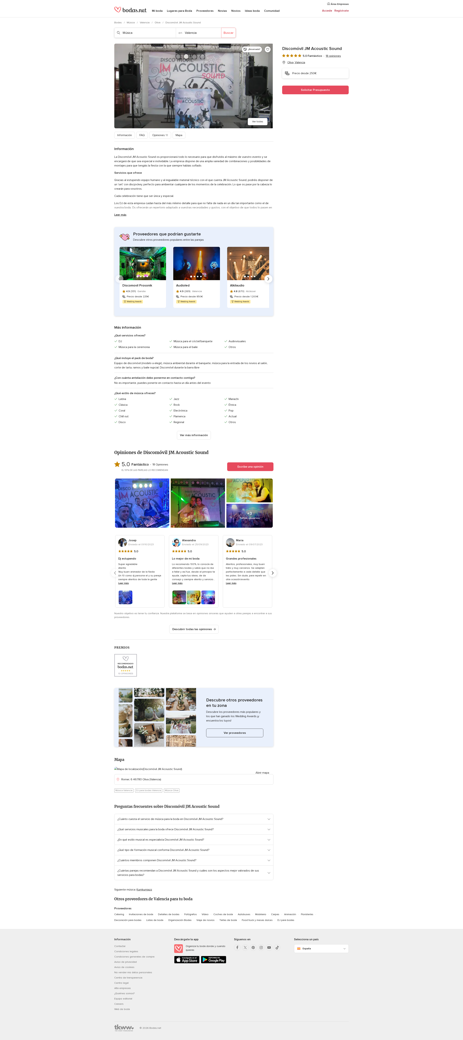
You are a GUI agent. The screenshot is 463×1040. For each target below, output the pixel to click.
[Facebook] (237, 947)
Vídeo (205, 914)
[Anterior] (119, 279)
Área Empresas (339, 4)
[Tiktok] (277, 947)
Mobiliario (260, 914)
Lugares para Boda (179, 11)
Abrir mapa (262, 773)
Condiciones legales (126, 951)
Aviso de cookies (124, 967)
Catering (119, 914)
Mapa (179, 135)
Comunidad (272, 11)
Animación (290, 914)
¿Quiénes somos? (124, 993)
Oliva (158, 22)
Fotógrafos (190, 914)
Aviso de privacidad (125, 961)
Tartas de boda (228, 920)
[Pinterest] (253, 947)
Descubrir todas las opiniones (192, 629)
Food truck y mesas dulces (257, 920)
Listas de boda (154, 920)
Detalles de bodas (168, 914)
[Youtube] (269, 947)
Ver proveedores (235, 733)
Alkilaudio (237, 285)
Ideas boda (252, 11)
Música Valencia (123, 790)
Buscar (228, 33)
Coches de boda (223, 914)
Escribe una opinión (250, 467)
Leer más (120, 215)
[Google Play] (213, 962)
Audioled (183, 285)
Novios (236, 11)
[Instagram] (261, 947)
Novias (222, 11)
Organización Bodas (180, 920)
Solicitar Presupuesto (315, 90)
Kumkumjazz (144, 889)
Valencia (145, 22)
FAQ (142, 135)
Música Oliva (171, 790)
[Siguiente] (268, 279)
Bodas (118, 22)
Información (124, 135)
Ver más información (194, 435)
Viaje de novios (205, 920)
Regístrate (341, 10)
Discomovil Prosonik (137, 285)
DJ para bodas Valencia (148, 790)
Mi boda (157, 11)
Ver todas (257, 121)
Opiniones (160, 135)
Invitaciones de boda (141, 914)
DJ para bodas (285, 920)
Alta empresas (122, 988)
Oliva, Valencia (296, 62)
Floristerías (307, 914)
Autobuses (244, 914)
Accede (327, 10)
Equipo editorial (123, 998)
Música (131, 22)
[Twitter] (245, 947)
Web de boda (122, 1009)
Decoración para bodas (127, 920)
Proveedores (205, 11)
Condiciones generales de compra (134, 956)
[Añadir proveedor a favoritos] (268, 49)
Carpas (275, 914)
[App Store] (186, 962)
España (307, 948)
